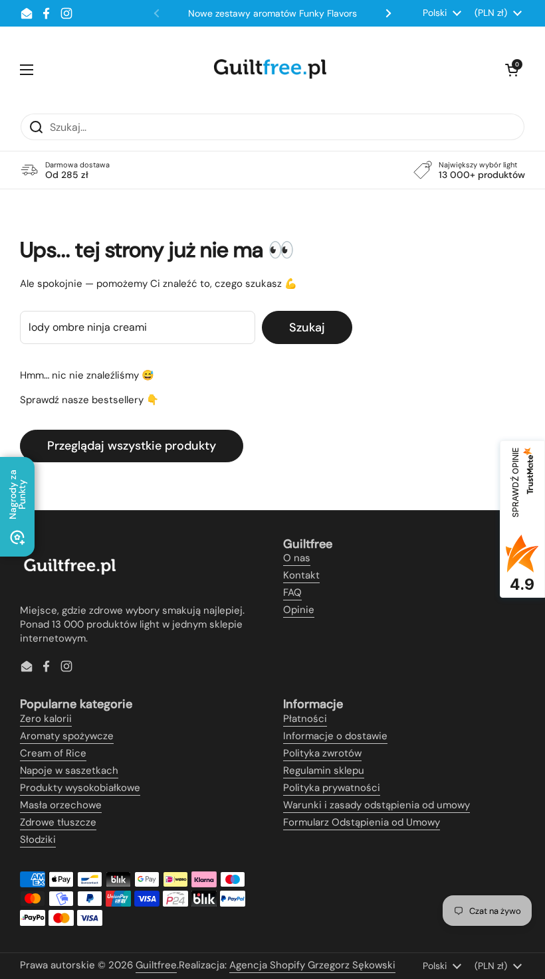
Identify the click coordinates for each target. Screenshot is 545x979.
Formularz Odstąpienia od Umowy (361, 822)
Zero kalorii (46, 718)
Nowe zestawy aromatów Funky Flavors (272, 13)
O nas (296, 558)
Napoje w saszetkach (69, 770)
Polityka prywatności (331, 787)
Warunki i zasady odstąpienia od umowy (376, 805)
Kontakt (301, 575)
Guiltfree (156, 965)
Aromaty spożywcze (67, 736)
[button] (511, 69)
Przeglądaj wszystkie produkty (131, 446)
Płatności (305, 718)
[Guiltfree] (269, 70)
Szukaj (307, 327)
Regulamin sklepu (323, 770)
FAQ (292, 592)
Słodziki (38, 839)
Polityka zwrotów (322, 753)
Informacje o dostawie (335, 736)
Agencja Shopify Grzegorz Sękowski (312, 965)
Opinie (298, 609)
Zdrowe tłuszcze (58, 822)
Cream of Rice (53, 753)
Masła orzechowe (61, 805)
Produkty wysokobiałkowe (80, 787)
